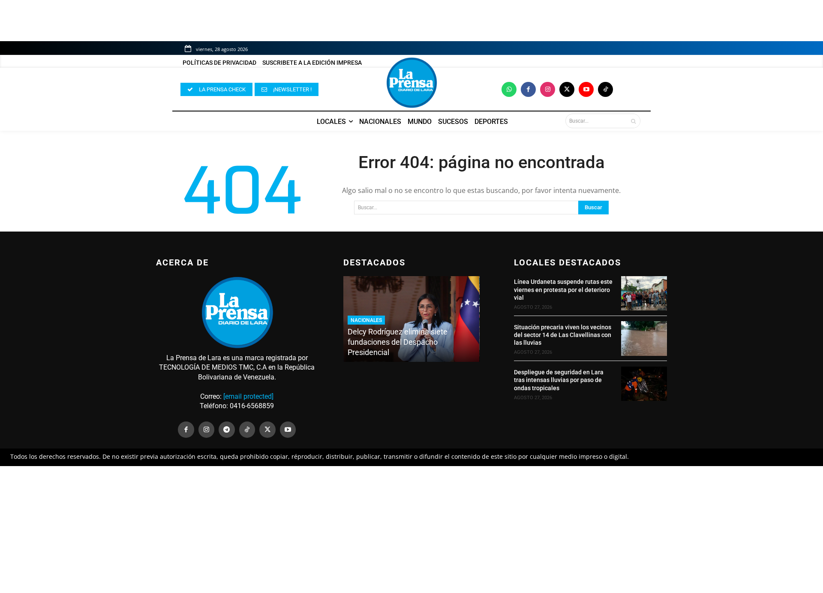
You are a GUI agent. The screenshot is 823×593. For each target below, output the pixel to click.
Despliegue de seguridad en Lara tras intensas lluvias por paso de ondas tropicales (559, 380)
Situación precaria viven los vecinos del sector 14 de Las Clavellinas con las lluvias (562, 335)
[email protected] (248, 396)
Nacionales (366, 320)
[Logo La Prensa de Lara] (411, 82)
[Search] (633, 121)
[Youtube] (586, 89)
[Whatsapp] (509, 89)
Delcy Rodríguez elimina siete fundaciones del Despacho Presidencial (398, 342)
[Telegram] (227, 429)
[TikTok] (247, 429)
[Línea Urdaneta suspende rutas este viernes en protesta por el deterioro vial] (644, 293)
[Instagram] (547, 89)
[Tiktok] (605, 89)
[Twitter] (566, 89)
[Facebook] (528, 89)
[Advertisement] (411, 530)
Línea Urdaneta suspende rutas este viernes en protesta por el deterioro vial (563, 289)
